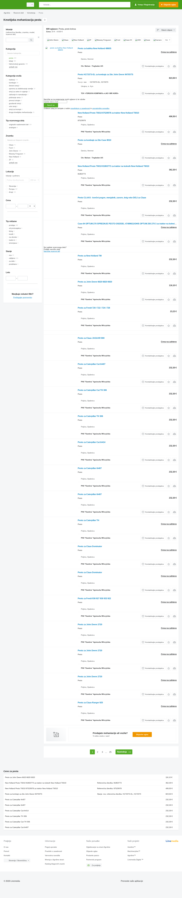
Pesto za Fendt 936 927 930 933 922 (94, 598)
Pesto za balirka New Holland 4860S (94, 48)
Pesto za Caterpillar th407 (90, 468)
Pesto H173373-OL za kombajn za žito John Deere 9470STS (105, 74)
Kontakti (7, 855)
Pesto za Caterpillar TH (88, 520)
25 (110, 752)
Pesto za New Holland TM (90, 256)
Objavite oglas (142, 734)
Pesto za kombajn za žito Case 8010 (94, 140)
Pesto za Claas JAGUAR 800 (91, 338)
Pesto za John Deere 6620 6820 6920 (95, 282)
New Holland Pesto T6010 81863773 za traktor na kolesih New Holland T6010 (113, 166)
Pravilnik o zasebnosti (53, 851)
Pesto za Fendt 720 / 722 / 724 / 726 (94, 308)
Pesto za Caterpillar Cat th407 (91, 364)
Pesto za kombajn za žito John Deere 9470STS (23, 794)
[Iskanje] (41, 4)
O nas (6, 847)
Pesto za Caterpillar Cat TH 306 (92, 390)
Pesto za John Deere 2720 (90, 624)
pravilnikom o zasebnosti (80, 108)
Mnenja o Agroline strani (54, 860)
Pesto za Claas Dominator (90, 546)
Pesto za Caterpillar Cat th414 (91, 442)
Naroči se (51, 105)
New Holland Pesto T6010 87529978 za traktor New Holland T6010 (108, 113)
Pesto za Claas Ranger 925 (90, 703)
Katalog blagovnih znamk (55, 864)
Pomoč (6, 851)
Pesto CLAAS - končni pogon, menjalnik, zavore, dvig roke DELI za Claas (112, 198)
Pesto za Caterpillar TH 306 (90, 416)
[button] (168, 66)
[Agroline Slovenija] (14, 5)
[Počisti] (38, 37)
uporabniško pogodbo (100, 108)
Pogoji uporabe (51, 847)
